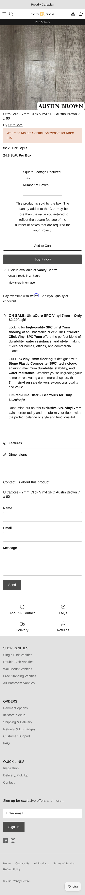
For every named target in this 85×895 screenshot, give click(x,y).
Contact (9, 782)
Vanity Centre (21, 881)
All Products (41, 863)
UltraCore (15, 125)
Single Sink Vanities (17, 655)
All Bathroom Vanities (19, 683)
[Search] (13, 13)
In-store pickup (14, 715)
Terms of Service (64, 863)
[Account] (72, 13)
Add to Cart (42, 246)
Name (7, 508)
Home (7, 863)
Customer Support (16, 736)
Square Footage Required (41, 172)
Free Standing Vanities (19, 676)
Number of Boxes (36, 185)
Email (7, 528)
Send (12, 585)
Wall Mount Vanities (17, 669)
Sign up (13, 827)
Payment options (15, 708)
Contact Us (22, 863)
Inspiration (11, 768)
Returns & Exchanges (19, 729)
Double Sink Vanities (18, 662)
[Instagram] (13, 840)
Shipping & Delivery (17, 722)
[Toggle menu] (4, 13)
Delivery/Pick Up (15, 775)
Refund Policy (11, 869)
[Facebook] (5, 840)
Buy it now (42, 259)
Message (10, 548)
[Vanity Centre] (42, 14)
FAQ (6, 743)
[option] (42, 67)
